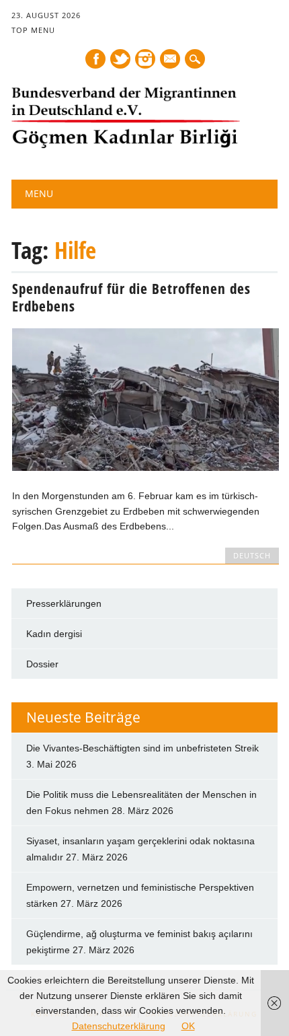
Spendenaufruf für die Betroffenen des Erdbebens (131, 297)
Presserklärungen (63, 603)
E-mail (170, 60)
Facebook (95, 59)
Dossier (42, 664)
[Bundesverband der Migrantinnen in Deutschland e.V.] (125, 145)
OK (188, 1026)
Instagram (145, 59)
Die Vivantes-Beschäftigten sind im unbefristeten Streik (142, 748)
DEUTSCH (252, 555)
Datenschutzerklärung (118, 1026)
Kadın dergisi (54, 633)
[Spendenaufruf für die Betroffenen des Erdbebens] (145, 467)
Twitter (120, 59)
